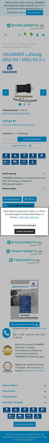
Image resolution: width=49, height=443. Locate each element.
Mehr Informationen (28, 217)
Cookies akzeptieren (25, 231)
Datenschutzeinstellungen (25, 225)
